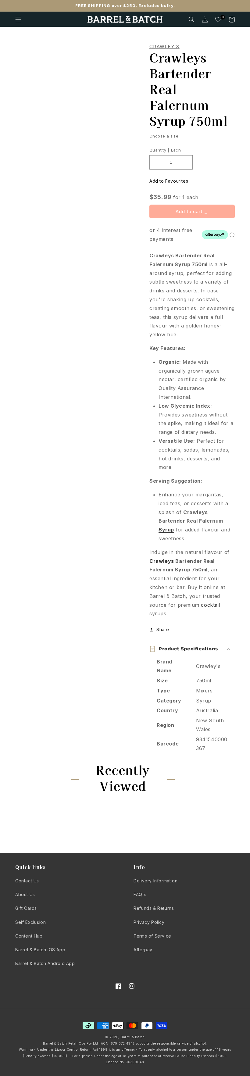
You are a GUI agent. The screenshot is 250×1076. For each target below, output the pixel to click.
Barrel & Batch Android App (45, 963)
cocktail (210, 605)
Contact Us (27, 880)
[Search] (191, 19)
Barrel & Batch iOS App (40, 949)
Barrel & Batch (133, 1037)
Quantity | (159, 150)
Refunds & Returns (154, 908)
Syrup (166, 530)
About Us (25, 894)
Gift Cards (26, 908)
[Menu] (18, 19)
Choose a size (163, 136)
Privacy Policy (149, 922)
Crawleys (161, 561)
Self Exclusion (30, 922)
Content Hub (29, 935)
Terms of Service (152, 935)
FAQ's (140, 894)
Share (162, 629)
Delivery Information (155, 880)
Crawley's (164, 46)
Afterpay (143, 949)
